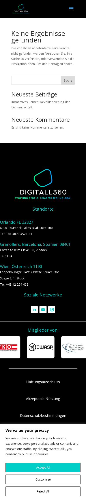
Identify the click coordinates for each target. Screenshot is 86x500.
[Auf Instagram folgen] (51, 309)
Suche (68, 80)
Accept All (43, 467)
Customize (43, 479)
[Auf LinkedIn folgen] (34, 309)
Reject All (43, 491)
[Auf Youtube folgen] (43, 309)
